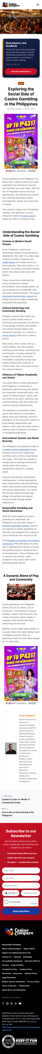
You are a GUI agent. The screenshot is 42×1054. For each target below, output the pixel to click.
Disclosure (17, 973)
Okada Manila (8, 262)
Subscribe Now (21, 911)
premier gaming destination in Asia (20, 449)
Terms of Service (9, 986)
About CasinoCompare (11, 949)
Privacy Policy (33, 981)
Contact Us (7, 957)
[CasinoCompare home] (10, 4)
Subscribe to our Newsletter (14, 990)
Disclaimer (6, 973)
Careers (5, 965)
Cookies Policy (26, 969)
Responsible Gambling (11, 944)
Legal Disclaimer (9, 977)
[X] (11, 1003)
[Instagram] (7, 1003)
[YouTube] (20, 1003)
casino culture (28, 216)
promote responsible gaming (15, 526)
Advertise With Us (32, 961)
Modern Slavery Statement (13, 981)
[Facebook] (3, 1003)
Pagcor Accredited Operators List (16, 953)
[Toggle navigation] (38, 4)
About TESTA (29, 949)
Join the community (21, 71)
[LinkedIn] (16, 1003)
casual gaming (9, 335)
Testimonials (24, 986)
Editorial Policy (31, 973)
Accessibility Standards (12, 961)
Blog (21, 83)
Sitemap (17, 957)
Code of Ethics (17, 965)
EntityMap (27, 957)
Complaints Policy (9, 969)
